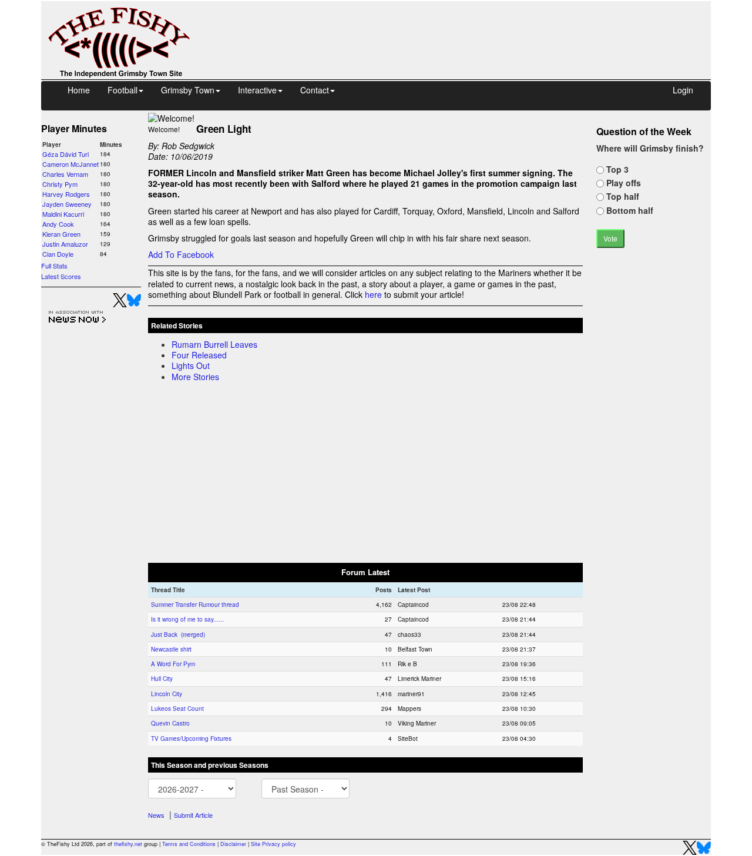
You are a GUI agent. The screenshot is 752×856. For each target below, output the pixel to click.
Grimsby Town (187, 90)
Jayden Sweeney (67, 204)
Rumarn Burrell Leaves (214, 344)
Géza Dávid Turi (65, 154)
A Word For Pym (173, 664)
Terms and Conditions (189, 844)
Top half (621, 196)
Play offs (622, 182)
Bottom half (628, 210)
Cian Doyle (57, 254)
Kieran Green (61, 234)
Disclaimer (233, 844)
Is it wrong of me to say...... (187, 619)
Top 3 (616, 169)
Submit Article (193, 815)
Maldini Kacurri (63, 214)
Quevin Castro (170, 723)
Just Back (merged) (178, 634)
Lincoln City (166, 694)
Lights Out (191, 365)
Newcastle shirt (171, 649)
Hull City (162, 678)
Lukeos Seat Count (177, 708)
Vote (610, 238)
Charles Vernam (65, 174)
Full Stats (54, 265)
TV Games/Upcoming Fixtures (191, 738)
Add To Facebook (181, 254)
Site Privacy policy (273, 844)
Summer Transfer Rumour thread (195, 604)
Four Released (199, 355)
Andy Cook (58, 224)
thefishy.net (128, 844)
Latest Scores (61, 276)
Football (122, 90)
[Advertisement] (461, 28)
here (373, 294)
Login (683, 90)
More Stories (195, 376)
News (156, 815)
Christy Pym (60, 184)
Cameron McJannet (70, 164)
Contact (314, 90)
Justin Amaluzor (65, 244)
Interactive (257, 90)
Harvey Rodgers (66, 194)
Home (79, 90)
